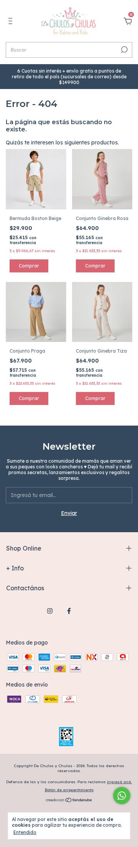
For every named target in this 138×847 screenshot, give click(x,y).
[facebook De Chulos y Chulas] (69, 611)
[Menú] (12, 22)
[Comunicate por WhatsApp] (121, 795)
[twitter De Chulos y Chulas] (88, 611)
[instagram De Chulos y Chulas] (50, 611)
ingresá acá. (119, 781)
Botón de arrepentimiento (69, 789)
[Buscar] (123, 49)
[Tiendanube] (69, 800)
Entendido (24, 832)
